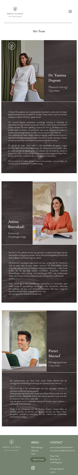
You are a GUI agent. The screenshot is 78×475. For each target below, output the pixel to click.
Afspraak (34, 450)
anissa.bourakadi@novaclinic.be (62, 450)
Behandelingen (37, 447)
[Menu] (70, 11)
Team (33, 453)
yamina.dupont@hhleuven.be (61, 447)
